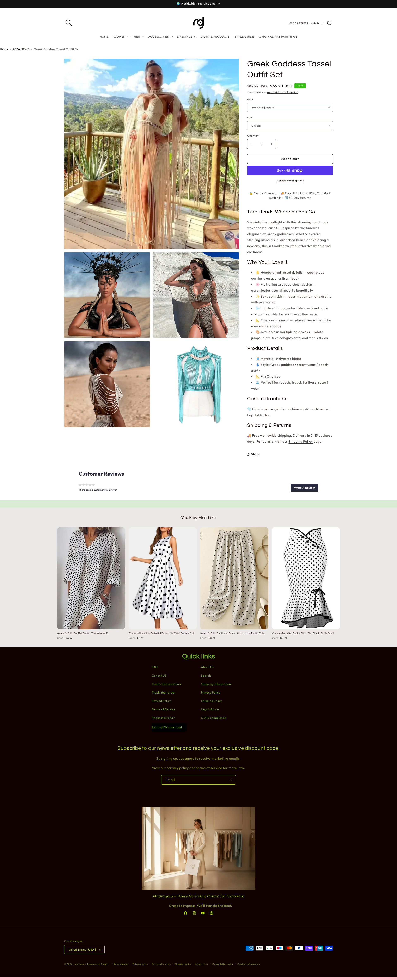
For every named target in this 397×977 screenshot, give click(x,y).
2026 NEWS (21, 49)
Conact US (159, 675)
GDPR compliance (213, 718)
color (250, 99)
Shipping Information (216, 684)
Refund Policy (161, 701)
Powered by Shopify (98, 964)
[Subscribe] (231, 780)
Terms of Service (164, 709)
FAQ (155, 667)
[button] (68, 22)
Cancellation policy (222, 964)
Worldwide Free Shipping (282, 91)
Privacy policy (140, 964)
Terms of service (161, 964)
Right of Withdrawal (167, 727)
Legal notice (201, 964)
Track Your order (164, 692)
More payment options (290, 180)
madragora (80, 964)
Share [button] (255, 454)
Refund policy (121, 964)
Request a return (164, 718)
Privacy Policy (210, 692)
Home (4, 49)
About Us (207, 667)
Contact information (166, 684)
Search (206, 675)
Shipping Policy (300, 441)
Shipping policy (183, 964)
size (249, 117)
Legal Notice (210, 709)
